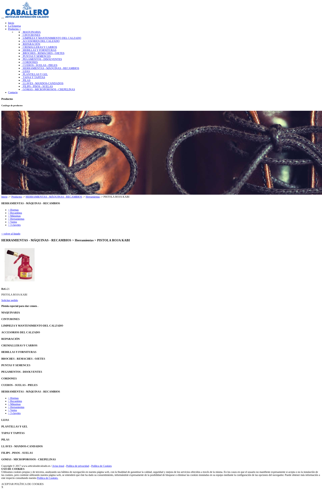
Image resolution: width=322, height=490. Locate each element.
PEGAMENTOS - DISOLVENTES (41, 59)
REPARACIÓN (30, 44)
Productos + (14, 29)
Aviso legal (58, 465)
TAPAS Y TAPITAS (33, 77)
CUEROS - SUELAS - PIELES (39, 65)
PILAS (25, 80)
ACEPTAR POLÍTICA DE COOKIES (22, 484)
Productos (16, 196)
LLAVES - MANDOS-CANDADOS (42, 83)
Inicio (11, 22)
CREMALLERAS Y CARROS (39, 47)
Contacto (13, 92)
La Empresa (14, 25)
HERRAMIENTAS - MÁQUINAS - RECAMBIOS (50, 68)
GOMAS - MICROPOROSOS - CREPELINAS (48, 89)
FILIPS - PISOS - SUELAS (37, 86)
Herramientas (93, 196)
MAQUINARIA (31, 32)
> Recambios (15, 212)
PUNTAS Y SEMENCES (36, 56)
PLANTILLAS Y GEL (34, 74)
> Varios (12, 221)
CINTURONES (30, 35)
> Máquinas (14, 215)
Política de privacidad (77, 465)
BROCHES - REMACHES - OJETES (42, 53)
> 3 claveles (14, 225)
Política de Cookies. (47, 478)
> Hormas (13, 209)
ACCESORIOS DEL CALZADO (40, 41)
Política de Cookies (101, 465)
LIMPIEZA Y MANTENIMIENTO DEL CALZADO (51, 38)
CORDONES (29, 62)
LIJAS (25, 71)
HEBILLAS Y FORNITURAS (38, 50)
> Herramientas (16, 218)
